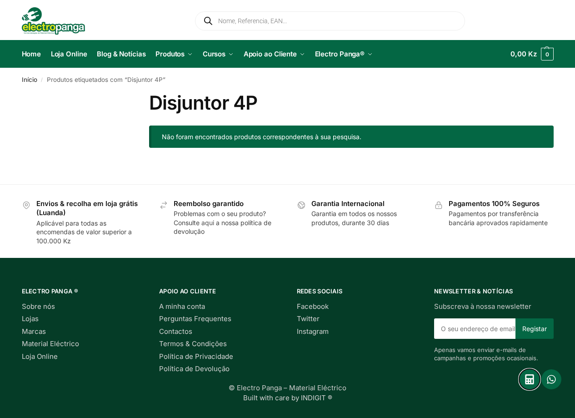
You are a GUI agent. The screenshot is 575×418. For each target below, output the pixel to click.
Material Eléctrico (50, 343)
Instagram (313, 331)
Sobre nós (38, 306)
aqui (207, 223)
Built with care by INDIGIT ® (287, 397)
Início (29, 79)
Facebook (313, 306)
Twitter (308, 318)
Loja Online (40, 356)
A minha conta (182, 306)
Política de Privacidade (196, 356)
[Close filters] (24, 122)
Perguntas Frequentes (195, 318)
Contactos (175, 331)
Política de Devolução (194, 368)
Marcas (34, 331)
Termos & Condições (193, 343)
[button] (531, 54)
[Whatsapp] (551, 379)
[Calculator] (530, 379)
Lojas (30, 318)
